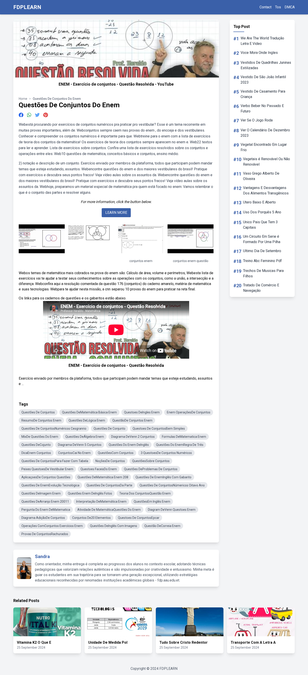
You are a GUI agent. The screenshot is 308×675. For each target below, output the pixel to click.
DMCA (290, 7)
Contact (265, 7)
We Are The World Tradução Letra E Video (262, 41)
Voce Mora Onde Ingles (259, 52)
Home (23, 98)
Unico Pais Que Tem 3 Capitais (260, 225)
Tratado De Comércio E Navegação (261, 288)
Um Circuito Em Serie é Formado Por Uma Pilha (261, 239)
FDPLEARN (27, 7)
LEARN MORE (116, 212)
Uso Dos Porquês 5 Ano (262, 212)
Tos (278, 7)
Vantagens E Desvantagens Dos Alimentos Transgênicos (266, 190)
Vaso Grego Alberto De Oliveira (261, 176)
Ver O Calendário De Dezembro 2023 (265, 133)
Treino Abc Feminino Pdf (262, 261)
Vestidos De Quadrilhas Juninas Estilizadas (266, 65)
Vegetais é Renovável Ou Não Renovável (266, 161)
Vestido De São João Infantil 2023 (263, 79)
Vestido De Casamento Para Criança (263, 94)
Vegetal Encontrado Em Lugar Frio (264, 147)
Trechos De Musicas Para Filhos (263, 273)
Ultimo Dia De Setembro (262, 251)
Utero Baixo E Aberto (259, 202)
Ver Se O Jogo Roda (257, 120)
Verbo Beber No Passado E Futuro (262, 108)
